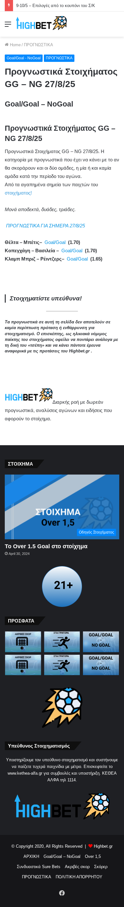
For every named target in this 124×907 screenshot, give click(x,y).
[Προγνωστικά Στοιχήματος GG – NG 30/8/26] (101, 641)
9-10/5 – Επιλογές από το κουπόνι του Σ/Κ (55, 5)
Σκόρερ (100, 866)
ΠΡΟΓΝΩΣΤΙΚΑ (38, 44)
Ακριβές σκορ (77, 866)
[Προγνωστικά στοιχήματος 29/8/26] (62, 665)
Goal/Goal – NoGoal (62, 856)
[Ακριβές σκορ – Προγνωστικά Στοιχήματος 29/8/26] (23, 665)
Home (15, 44)
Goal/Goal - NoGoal (24, 58)
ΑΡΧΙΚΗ (31, 856)
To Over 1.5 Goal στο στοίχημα (46, 546)
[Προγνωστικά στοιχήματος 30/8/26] (62, 641)
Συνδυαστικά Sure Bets (38, 866)
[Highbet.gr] (41, 24)
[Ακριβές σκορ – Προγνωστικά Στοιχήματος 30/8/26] (23, 641)
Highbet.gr (103, 846)
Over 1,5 (93, 856)
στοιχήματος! (18, 192)
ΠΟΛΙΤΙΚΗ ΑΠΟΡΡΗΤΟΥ (79, 876)
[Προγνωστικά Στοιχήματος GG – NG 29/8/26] (101, 665)
